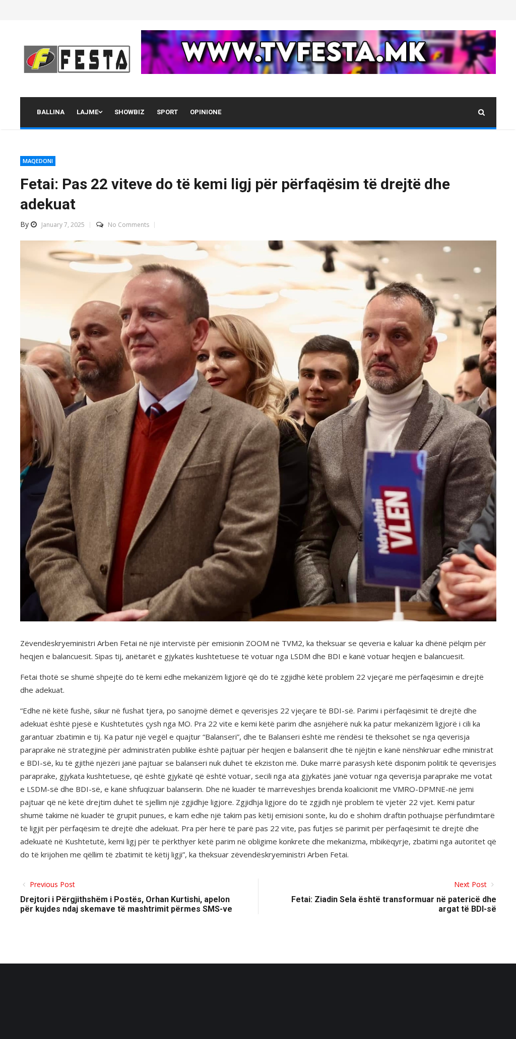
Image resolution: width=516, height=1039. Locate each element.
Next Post (471, 884)
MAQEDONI (38, 161)
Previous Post (51, 884)
